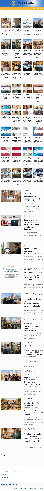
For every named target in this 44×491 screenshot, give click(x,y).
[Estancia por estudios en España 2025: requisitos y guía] (27, 66)
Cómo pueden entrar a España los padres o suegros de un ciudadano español (38, 119)
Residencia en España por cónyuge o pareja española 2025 (38, 74)
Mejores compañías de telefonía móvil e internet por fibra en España (38, 160)
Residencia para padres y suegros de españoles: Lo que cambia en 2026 (5, 31)
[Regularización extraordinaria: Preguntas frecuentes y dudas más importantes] (11, 220)
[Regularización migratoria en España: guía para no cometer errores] (6, 66)
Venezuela (27, 245)
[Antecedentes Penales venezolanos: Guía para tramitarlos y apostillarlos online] (27, 23)
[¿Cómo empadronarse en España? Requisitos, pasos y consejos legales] (16, 110)
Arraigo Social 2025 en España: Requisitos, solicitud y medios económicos (27, 118)
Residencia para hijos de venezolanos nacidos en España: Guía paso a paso (16, 98)
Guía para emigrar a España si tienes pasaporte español (38, 180)
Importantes (33, 193)
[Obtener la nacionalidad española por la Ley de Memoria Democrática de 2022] (27, 151)
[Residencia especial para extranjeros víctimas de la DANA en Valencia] (27, 131)
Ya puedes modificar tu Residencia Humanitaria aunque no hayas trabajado (38, 32)
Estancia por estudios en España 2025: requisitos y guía (27, 74)
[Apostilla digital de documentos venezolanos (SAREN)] (16, 23)
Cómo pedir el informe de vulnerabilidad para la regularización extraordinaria (16, 54)
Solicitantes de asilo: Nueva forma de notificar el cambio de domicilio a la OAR (33, 437)
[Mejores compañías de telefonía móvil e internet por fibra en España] (38, 151)
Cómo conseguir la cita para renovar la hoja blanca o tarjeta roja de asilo (16, 160)
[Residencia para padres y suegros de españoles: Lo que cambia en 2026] (6, 23)
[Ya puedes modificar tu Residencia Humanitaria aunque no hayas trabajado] (38, 23)
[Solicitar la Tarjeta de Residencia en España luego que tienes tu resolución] (16, 131)
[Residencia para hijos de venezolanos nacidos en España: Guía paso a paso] (16, 88)
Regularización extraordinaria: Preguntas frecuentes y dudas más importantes (33, 224)
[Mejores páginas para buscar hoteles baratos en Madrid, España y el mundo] (16, 173)
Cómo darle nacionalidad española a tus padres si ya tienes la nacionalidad (38, 140)
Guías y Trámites (29, 244)
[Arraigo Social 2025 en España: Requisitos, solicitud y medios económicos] (27, 110)
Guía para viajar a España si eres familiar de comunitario (5, 139)
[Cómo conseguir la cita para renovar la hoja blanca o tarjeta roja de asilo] (16, 151)
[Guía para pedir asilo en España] (6, 110)
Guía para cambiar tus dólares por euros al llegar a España (27, 181)
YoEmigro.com (9, 484)
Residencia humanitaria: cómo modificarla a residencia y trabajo (5, 53)
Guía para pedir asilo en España (6, 116)
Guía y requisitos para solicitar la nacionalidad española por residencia (5, 160)
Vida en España (38, 269)
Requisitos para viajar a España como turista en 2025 (6, 96)
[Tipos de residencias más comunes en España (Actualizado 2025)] (38, 88)
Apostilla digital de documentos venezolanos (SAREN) (16, 31)
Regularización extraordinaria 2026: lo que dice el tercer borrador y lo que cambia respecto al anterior (16, 76)
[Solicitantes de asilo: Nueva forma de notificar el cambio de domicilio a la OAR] (11, 433)
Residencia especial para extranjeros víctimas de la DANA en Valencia (27, 140)
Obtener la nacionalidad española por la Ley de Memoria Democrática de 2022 (27, 161)
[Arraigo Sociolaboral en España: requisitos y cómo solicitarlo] (27, 88)
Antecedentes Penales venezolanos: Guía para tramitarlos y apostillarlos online (27, 32)
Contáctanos (19, 471)
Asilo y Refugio (28, 371)
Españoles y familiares (31, 192)
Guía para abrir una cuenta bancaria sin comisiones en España (6, 181)
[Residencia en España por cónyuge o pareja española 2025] (38, 66)
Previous (3, 455)
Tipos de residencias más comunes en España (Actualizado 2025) (38, 98)
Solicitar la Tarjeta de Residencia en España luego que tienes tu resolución (16, 140)
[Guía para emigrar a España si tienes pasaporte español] (38, 173)
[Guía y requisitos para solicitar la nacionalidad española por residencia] (6, 151)
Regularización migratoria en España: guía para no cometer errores (5, 74)
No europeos (36, 268)
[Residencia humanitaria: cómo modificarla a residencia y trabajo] (6, 44)
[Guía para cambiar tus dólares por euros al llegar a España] (27, 173)
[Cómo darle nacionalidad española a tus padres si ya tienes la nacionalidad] (38, 131)
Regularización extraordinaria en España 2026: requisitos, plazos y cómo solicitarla (27, 53)
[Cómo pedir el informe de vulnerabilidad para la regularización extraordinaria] (16, 44)
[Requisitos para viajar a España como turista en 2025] (6, 88)
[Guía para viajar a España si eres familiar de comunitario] (6, 131)
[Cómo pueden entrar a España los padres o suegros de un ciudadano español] (38, 110)
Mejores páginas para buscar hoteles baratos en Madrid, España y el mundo (16, 181)
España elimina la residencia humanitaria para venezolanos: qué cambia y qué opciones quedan (38, 54)
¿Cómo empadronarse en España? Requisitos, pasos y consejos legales (16, 118)
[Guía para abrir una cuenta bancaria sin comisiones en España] (6, 173)
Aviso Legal (4, 471)
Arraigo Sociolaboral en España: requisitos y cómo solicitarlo (27, 96)
